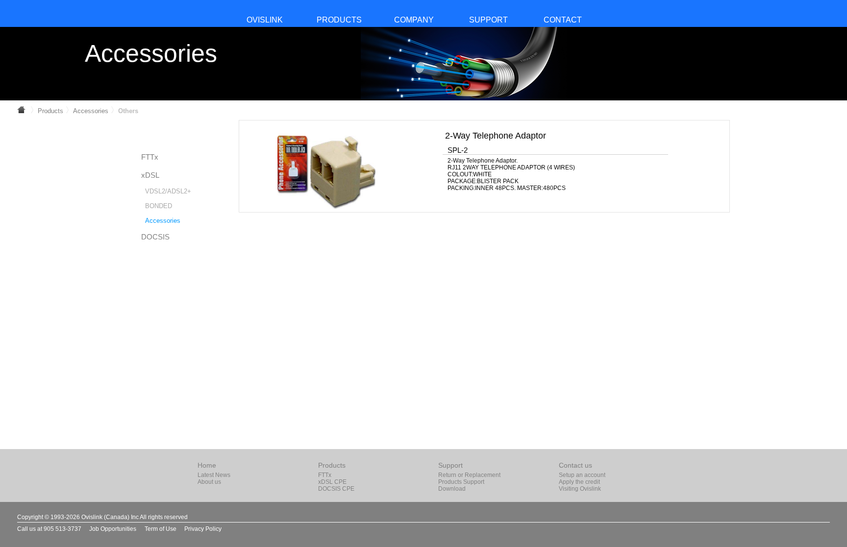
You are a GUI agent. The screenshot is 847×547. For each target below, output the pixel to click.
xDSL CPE (332, 481)
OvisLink (265, 20)
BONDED (158, 206)
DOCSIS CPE (336, 488)
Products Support (461, 481)
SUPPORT (488, 20)
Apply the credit (579, 481)
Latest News (214, 475)
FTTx (149, 157)
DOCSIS (155, 237)
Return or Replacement (469, 475)
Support (450, 465)
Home (207, 465)
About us (209, 481)
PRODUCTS (339, 20)
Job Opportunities (112, 528)
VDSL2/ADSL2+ (168, 191)
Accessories (90, 111)
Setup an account (582, 475)
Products (50, 111)
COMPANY (414, 20)
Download (452, 488)
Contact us (575, 465)
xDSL (150, 175)
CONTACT (563, 20)
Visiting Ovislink (580, 488)
